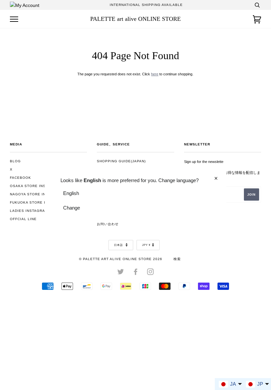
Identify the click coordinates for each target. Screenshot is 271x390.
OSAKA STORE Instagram (35, 186)
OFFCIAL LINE (23, 219)
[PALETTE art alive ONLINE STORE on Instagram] (150, 273)
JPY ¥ (146, 245)
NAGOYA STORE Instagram (37, 194)
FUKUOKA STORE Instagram (38, 202)
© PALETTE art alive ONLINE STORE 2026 (120, 259)
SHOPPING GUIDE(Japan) (121, 161)
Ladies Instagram (29, 211)
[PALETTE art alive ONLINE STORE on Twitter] (120, 273)
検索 (177, 259)
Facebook (20, 177)
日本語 (119, 245)
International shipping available (146, 5)
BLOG (15, 161)
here (154, 74)
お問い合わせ (108, 224)
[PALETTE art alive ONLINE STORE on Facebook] (135, 273)
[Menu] (14, 19)
